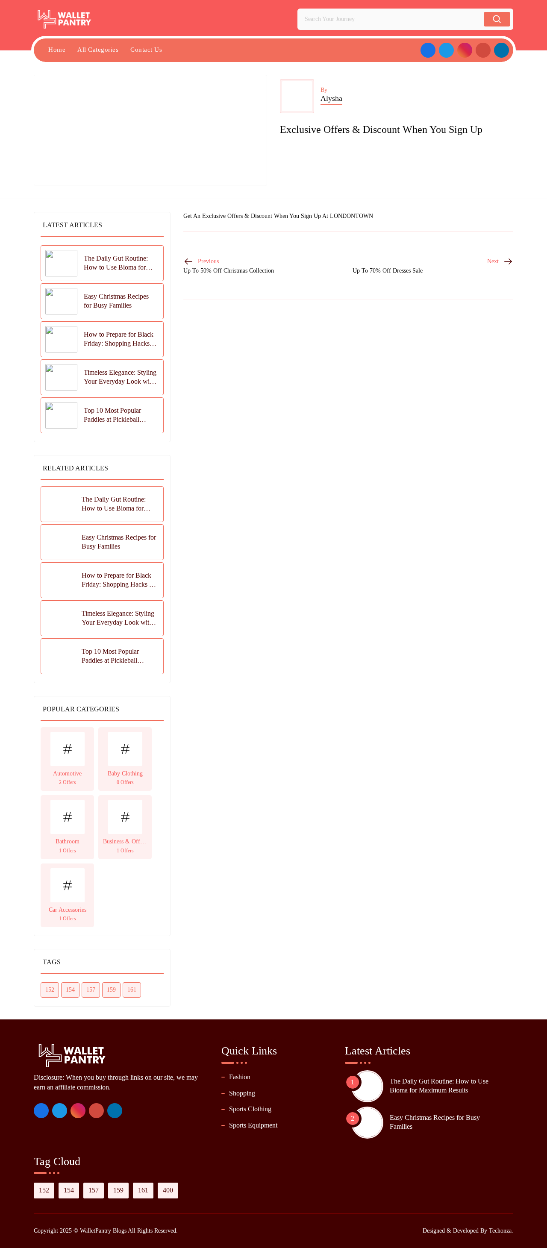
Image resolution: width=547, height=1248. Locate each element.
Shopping (242, 1093)
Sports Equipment (253, 1125)
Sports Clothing (250, 1109)
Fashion (239, 1077)
